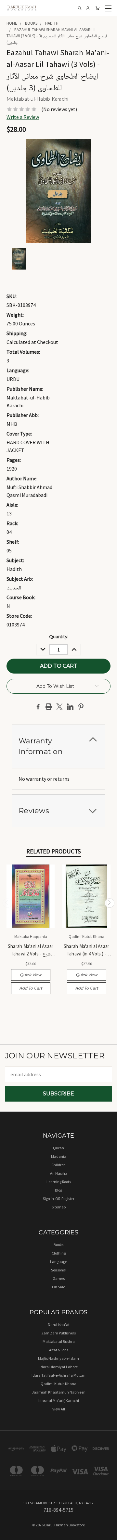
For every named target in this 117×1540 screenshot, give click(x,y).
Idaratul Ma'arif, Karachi (58, 1400)
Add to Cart (30, 988)
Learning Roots (58, 1181)
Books (58, 1244)
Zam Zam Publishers (58, 1333)
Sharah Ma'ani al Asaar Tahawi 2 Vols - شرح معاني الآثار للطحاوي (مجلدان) (31, 950)
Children (58, 1164)
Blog (58, 1190)
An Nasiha (58, 1173)
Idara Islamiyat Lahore (59, 1366)
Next (109, 903)
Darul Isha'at (59, 1324)
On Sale (58, 1286)
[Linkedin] (70, 706)
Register (67, 1198)
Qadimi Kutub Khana (58, 1383)
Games (59, 1278)
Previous (7, 903)
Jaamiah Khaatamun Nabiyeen (58, 1392)
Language (58, 1261)
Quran (58, 1147)
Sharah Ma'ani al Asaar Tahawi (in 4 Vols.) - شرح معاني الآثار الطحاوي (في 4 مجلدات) (87, 950)
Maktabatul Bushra (59, 1341)
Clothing (59, 1253)
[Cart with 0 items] (97, 8)
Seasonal (58, 1270)
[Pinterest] (81, 706)
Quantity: (58, 636)
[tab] (58, 746)
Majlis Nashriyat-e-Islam (58, 1358)
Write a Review (22, 117)
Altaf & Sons (58, 1349)
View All (58, 1409)
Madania (58, 1156)
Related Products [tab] (53, 851)
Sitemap (59, 1207)
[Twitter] (59, 706)
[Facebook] (38, 706)
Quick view (31, 974)
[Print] (49, 706)
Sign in (49, 1198)
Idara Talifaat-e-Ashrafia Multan (58, 1375)
